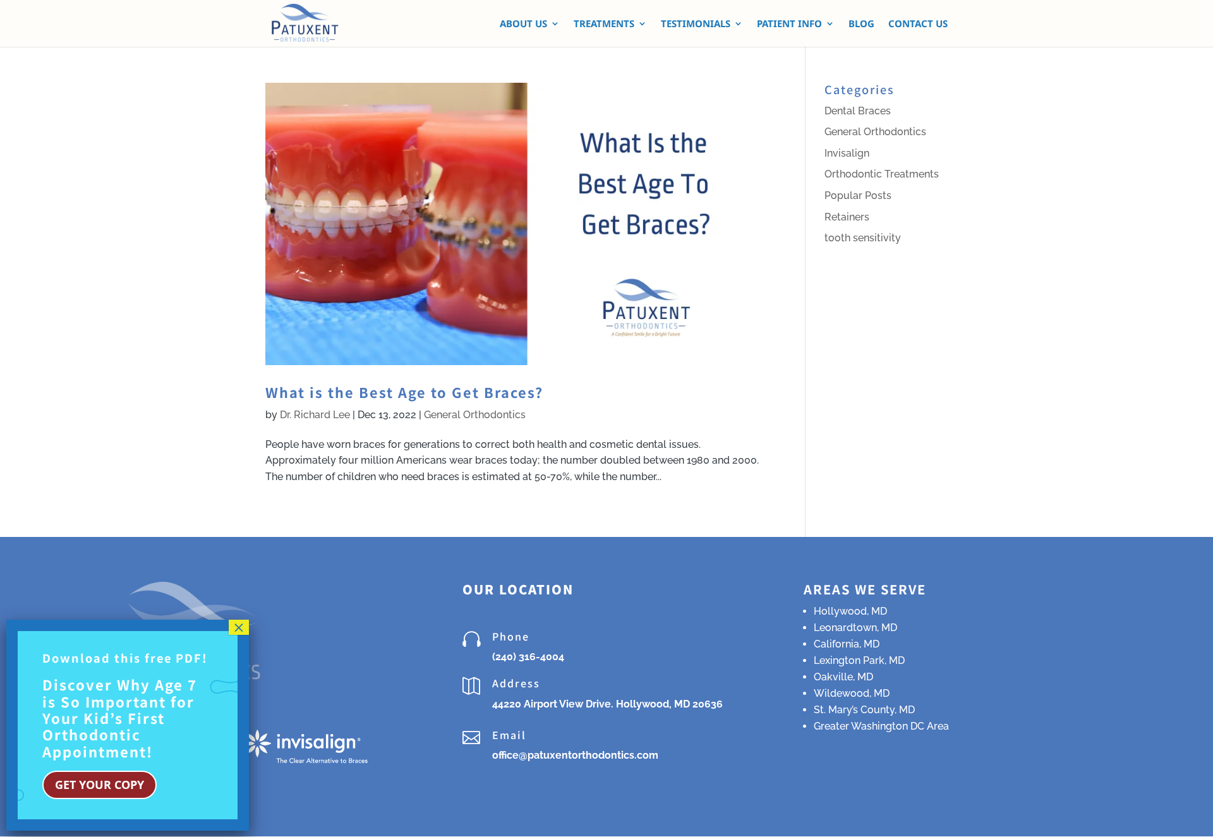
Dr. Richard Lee (315, 415)
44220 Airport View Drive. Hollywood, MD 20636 (607, 704)
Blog (861, 24)
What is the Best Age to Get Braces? (404, 392)
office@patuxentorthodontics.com (575, 755)
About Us (523, 24)
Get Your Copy (99, 784)
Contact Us (918, 24)
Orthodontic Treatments (881, 174)
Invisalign (846, 153)
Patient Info (789, 24)
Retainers (846, 217)
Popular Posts (857, 196)
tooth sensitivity (862, 238)
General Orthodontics (475, 415)
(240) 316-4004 (528, 657)
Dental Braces (857, 111)
